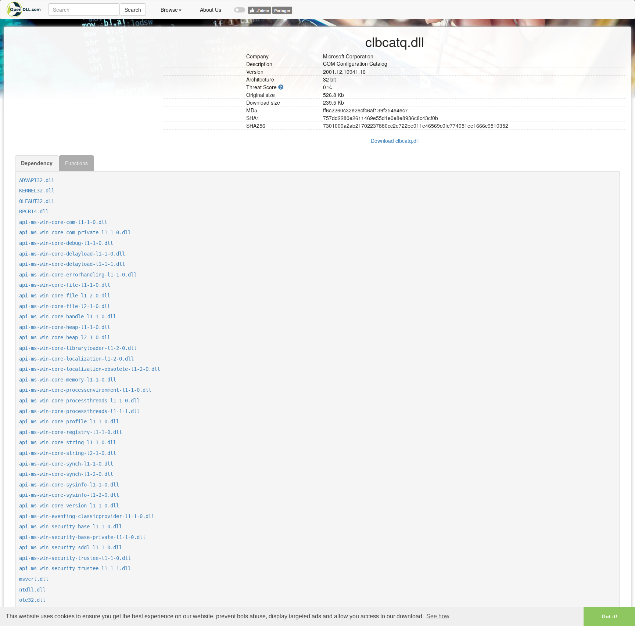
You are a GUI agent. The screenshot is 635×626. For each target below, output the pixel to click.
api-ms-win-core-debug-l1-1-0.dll (66, 243)
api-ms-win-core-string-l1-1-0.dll (67, 442)
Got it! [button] (609, 616)
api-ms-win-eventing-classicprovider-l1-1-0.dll (86, 516)
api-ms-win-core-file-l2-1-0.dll (64, 306)
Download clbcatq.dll (395, 140)
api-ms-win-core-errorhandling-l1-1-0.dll (78, 275)
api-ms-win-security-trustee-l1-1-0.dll (75, 558)
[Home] (24, 9)
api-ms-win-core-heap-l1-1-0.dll (64, 327)
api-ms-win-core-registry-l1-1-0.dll (70, 432)
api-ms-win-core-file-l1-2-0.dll (64, 295)
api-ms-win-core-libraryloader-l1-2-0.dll (78, 348)
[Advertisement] (86, 78)
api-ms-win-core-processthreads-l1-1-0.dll (79, 401)
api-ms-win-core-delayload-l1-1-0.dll (72, 254)
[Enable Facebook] (239, 6)
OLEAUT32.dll (36, 201)
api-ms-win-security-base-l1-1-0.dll (70, 526)
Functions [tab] (76, 163)
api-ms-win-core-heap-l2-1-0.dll (64, 337)
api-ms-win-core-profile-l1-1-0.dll (69, 421)
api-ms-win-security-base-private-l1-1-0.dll (82, 537)
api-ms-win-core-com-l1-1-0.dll (63, 222)
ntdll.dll (32, 590)
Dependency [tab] (37, 163)
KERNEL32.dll (36, 190)
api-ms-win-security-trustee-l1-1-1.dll (75, 568)
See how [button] (437, 616)
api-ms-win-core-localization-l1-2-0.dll (76, 359)
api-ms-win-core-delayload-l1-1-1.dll (72, 264)
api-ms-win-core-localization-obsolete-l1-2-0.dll (89, 369)
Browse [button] (169, 9)
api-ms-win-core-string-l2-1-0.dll (67, 453)
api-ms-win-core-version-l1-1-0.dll (69, 506)
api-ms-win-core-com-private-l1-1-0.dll (75, 232)
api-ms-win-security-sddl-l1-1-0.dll (70, 547)
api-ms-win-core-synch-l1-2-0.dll (66, 474)
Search (133, 9)
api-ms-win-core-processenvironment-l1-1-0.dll (85, 390)
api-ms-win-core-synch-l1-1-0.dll (66, 464)
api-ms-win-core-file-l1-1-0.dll (64, 285)
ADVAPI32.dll (36, 180)
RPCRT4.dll (34, 211)
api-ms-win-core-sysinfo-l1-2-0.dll (69, 495)
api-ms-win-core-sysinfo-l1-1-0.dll (69, 485)
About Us (210, 9)
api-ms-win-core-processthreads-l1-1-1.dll (79, 411)
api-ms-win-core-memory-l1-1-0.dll (67, 380)
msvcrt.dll (34, 579)
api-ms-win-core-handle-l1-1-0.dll (67, 316)
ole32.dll (32, 600)
